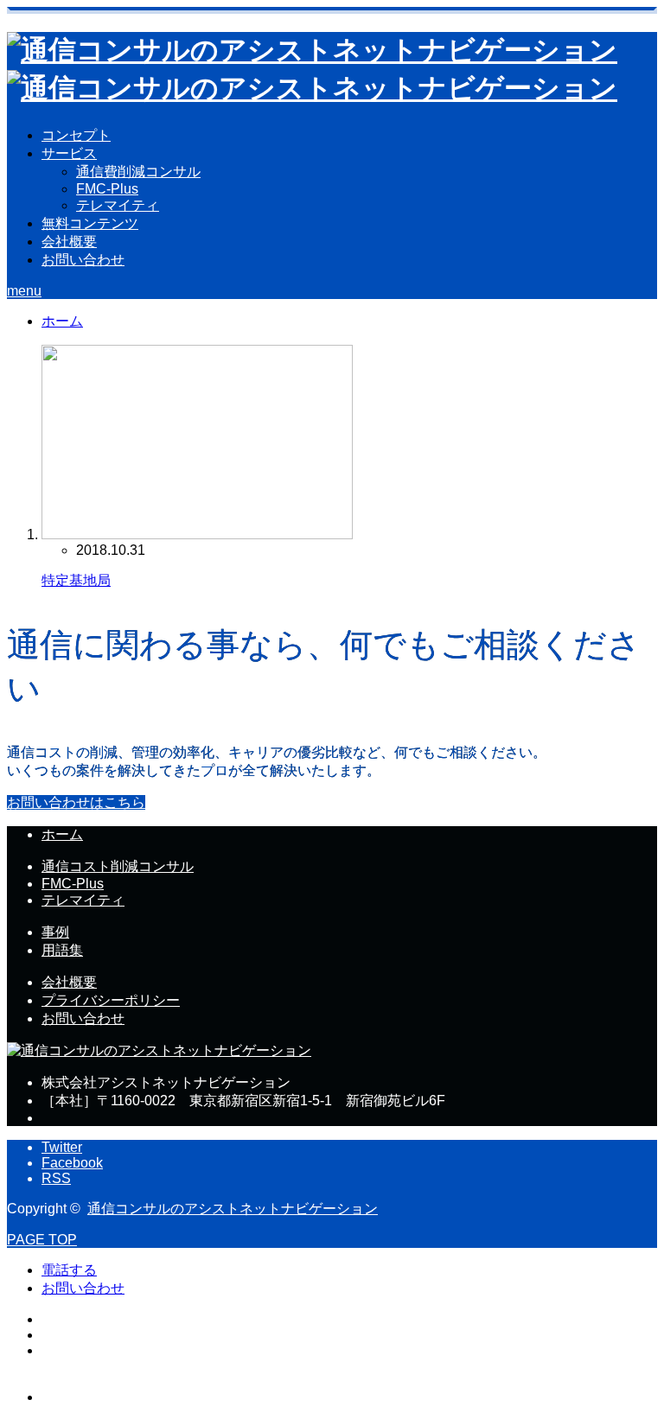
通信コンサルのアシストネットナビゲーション (232, 1208)
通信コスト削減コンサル (118, 866)
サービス (69, 153)
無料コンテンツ (90, 223)
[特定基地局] (197, 534)
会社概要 (69, 241)
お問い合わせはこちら (76, 802)
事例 (55, 932)
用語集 (62, 950)
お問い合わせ (83, 259)
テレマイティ (117, 205)
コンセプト (76, 135)
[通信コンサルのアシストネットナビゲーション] (159, 1050)
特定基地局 (76, 580)
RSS (56, 1178)
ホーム (62, 834)
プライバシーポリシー (111, 1000)
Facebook (72, 1162)
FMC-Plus (107, 188)
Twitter (62, 1147)
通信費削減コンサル (138, 171)
